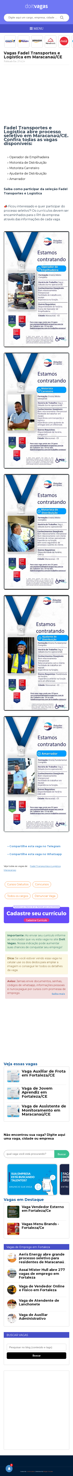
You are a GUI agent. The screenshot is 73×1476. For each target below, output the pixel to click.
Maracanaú (10, 870)
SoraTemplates (31, 1471)
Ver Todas (36, 1201)
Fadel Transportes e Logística (45, 866)
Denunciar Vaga (45, 896)
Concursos (42, 884)
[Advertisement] (36, 95)
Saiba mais (58, 993)
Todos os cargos (17, 896)
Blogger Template (48, 1471)
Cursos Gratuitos (17, 884)
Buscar (62, 1154)
